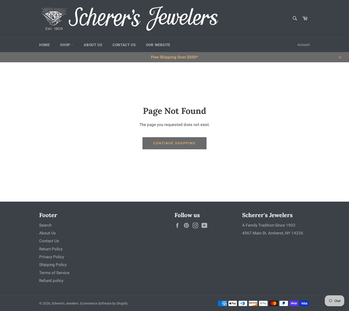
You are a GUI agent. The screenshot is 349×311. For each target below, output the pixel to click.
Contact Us (124, 45)
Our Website (158, 45)
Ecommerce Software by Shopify (104, 303)
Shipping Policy (53, 264)
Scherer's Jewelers (65, 303)
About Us (93, 45)
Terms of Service (54, 272)
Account (303, 45)
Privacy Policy (51, 256)
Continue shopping (174, 143)
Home (44, 45)
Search (45, 225)
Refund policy (51, 280)
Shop (65, 45)
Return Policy (51, 249)
